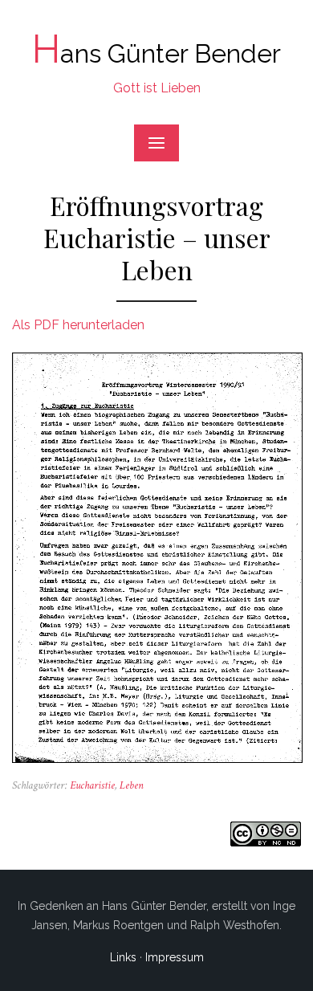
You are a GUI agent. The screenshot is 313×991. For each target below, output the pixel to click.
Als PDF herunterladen (78, 324)
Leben (132, 785)
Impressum (174, 957)
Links (123, 957)
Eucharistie (92, 785)
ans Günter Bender (156, 53)
